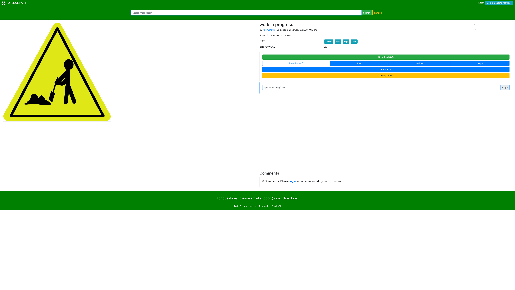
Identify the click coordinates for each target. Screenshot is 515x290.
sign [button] (346, 41)
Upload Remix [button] (386, 75)
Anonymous (269, 29)
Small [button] (359, 63)
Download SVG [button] (386, 57)
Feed (274, 206)
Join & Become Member (499, 2)
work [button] (354, 41)
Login (481, 2)
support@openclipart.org (279, 198)
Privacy (243, 206)
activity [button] (328, 41)
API (279, 206)
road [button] (338, 41)
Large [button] (480, 63)
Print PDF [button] (386, 69)
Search (366, 12)
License (252, 206)
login (293, 181)
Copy (505, 87)
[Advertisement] (257, 145)
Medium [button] (419, 63)
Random (378, 12)
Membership (264, 206)
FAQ (236, 206)
